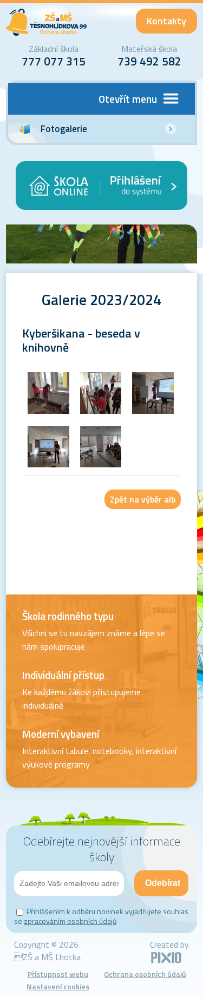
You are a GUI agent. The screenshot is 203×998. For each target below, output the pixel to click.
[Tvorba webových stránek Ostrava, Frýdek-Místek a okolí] (166, 961)
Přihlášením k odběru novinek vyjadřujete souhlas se (101, 916)
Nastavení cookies (58, 986)
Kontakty (166, 21)
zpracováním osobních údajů (70, 921)
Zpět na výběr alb (142, 499)
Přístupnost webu (58, 974)
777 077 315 (54, 61)
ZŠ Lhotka (46, 22)
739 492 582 (149, 61)
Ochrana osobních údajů (145, 974)
